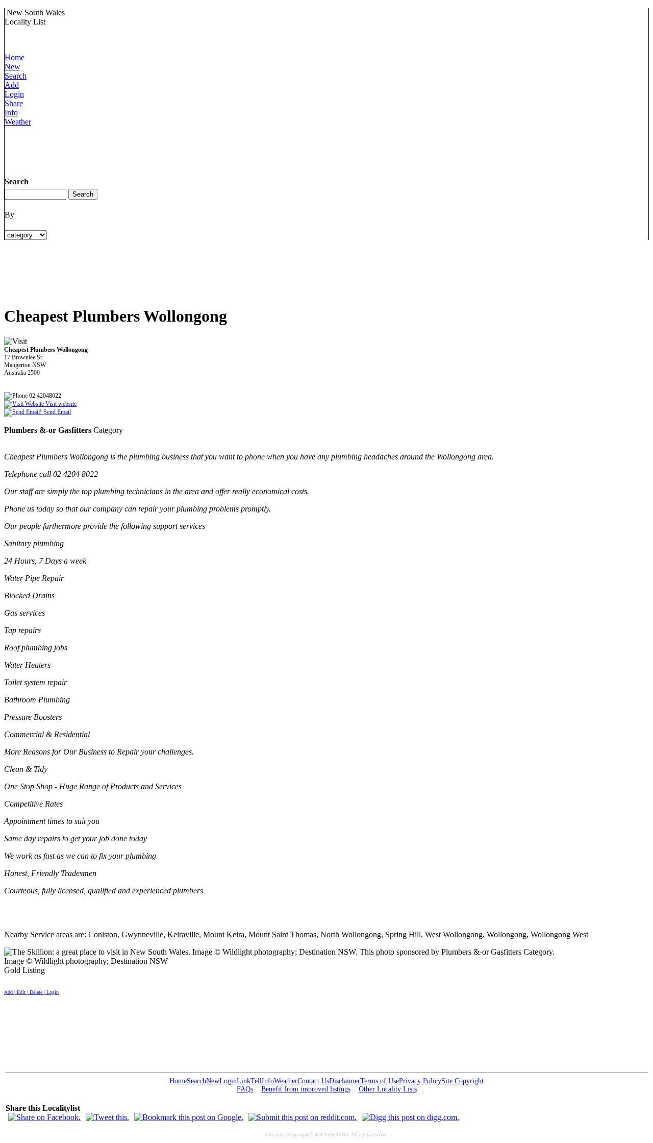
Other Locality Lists (388, 1089)
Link (243, 1081)
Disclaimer (344, 1081)
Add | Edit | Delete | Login (31, 992)
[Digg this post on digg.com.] (410, 1117)
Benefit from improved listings (305, 1089)
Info (11, 112)
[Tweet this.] (107, 1117)
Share (14, 103)
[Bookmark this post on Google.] (189, 1117)
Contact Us (313, 1081)
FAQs (245, 1089)
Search (16, 75)
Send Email (56, 412)
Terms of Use (379, 1081)
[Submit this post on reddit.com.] (302, 1117)
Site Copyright (462, 1081)
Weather (18, 121)
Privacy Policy (420, 1081)
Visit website (60, 403)
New (12, 66)
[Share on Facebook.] (44, 1117)
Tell (256, 1081)
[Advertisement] (190, 150)
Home (14, 57)
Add (12, 85)
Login (14, 94)
